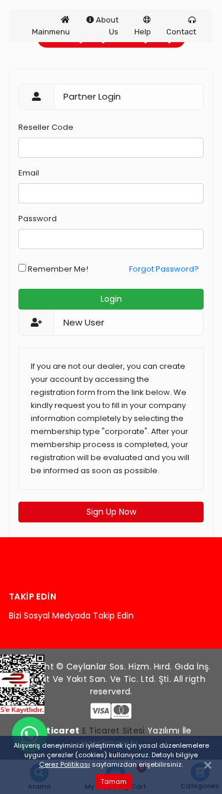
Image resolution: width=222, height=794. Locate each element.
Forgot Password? (164, 269)
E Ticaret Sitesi (113, 730)
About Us (106, 25)
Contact (181, 31)
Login (111, 299)
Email (28, 172)
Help (142, 31)
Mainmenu (51, 31)
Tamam (114, 781)
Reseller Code (45, 127)
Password (37, 218)
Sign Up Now (111, 512)
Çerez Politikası (64, 764)
